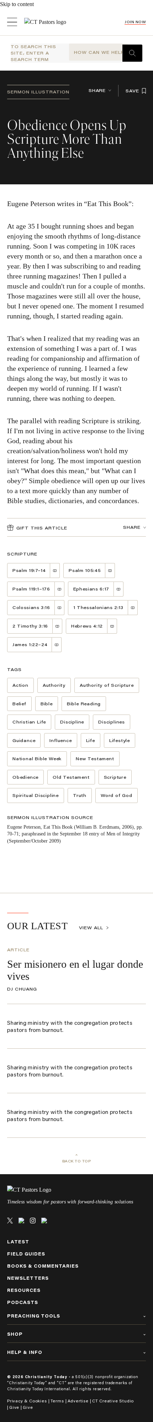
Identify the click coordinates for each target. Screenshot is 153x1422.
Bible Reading (84, 703)
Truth (79, 795)
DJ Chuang (22, 989)
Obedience (25, 777)
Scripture (115, 777)
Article (18, 949)
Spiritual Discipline (35, 795)
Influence (60, 740)
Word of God (116, 795)
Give (14, 1407)
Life (90, 740)
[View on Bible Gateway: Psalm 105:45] (110, 570)
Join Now (135, 22)
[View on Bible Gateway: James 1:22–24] (57, 644)
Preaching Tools (33, 1316)
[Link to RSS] (44, 1220)
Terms (57, 1400)
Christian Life (29, 722)
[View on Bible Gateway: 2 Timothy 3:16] (57, 626)
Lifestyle (119, 740)
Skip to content (17, 4)
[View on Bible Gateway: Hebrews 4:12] (112, 626)
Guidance (23, 740)
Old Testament (71, 777)
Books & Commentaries (43, 1266)
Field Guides (26, 1254)
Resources (24, 1290)
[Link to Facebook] (21, 1220)
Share (97, 90)
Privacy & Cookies (27, 1400)
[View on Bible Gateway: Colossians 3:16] (59, 607)
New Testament (95, 758)
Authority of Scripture (107, 685)
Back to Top (76, 1161)
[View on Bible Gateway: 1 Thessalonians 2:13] (133, 607)
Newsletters (28, 1278)
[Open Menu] (12, 22)
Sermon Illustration (38, 91)
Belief (19, 703)
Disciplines (111, 722)
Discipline (72, 722)
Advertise (78, 1400)
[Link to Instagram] (33, 1220)
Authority (54, 685)
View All (91, 927)
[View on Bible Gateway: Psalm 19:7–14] (55, 570)
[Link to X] (10, 1220)
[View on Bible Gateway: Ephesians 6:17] (118, 589)
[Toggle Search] (132, 53)
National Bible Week (37, 758)
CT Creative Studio (113, 1400)
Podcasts (22, 1302)
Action (20, 685)
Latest (18, 1241)
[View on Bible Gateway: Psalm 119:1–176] (59, 589)
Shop (15, 1334)
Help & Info (24, 1352)
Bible (47, 703)
